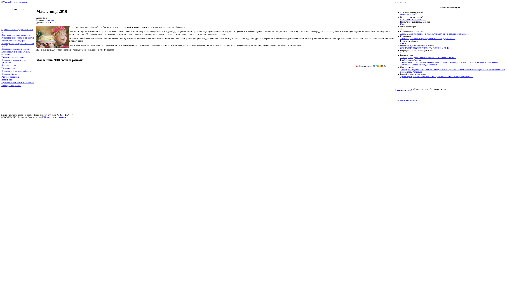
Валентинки (7, 80)
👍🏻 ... (402, 29)
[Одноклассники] (379, 66)
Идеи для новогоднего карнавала (16, 35)
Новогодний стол (9, 74)
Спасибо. (404, 43)
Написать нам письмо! (406, 100)
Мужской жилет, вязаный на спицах (17, 83)
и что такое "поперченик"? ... (413, 19)
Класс (402, 24)
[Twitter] (376, 66)
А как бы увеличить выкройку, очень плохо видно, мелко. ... (427, 38)
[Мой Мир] (382, 66)
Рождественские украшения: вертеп (17, 38)
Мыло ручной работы (11, 85)
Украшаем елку (8, 68)
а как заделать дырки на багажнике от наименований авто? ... (428, 57)
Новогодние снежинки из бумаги (16, 71)
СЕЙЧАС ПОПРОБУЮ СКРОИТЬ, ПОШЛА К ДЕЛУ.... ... (426, 48)
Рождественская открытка (13, 57)
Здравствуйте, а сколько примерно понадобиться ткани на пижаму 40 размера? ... (436, 76)
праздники (49, 20)
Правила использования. (55, 117)
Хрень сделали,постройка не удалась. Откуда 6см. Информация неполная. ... (434, 34)
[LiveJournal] (385, 66)
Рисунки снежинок (10, 77)
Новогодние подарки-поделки (15, 49)
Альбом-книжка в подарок (13, 41)
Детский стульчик (9, 65)
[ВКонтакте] (374, 66)
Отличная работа (408, 15)
